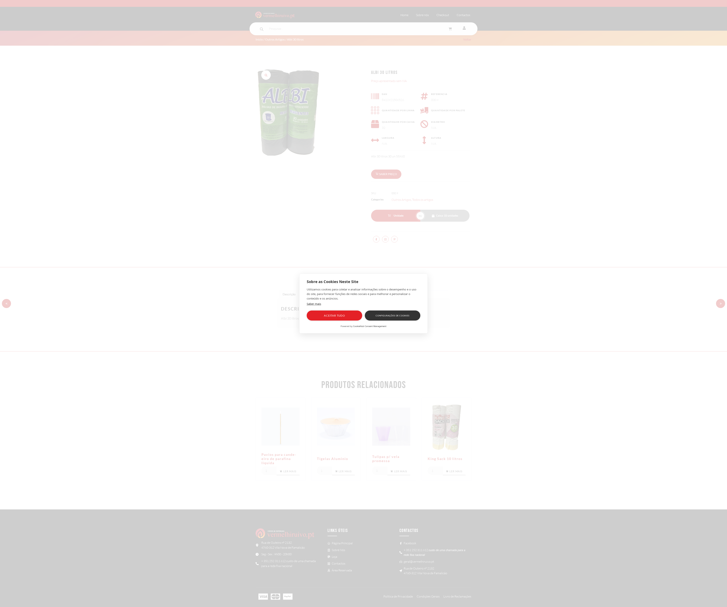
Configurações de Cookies (392, 315)
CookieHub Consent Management (369, 326)
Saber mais (314, 304)
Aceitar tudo (334, 315)
